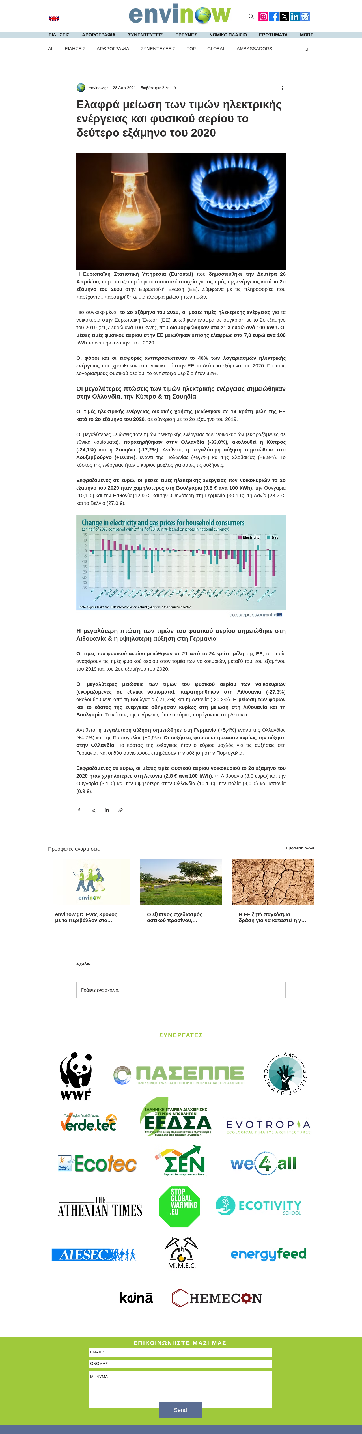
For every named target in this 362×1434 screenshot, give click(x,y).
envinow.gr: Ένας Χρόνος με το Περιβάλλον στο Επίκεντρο (86, 917)
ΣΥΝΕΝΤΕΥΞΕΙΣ (158, 48)
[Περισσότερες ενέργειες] (282, 87)
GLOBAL (216, 48)
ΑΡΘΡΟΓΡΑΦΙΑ (113, 48)
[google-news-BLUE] (305, 16)
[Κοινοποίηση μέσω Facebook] (79, 810)
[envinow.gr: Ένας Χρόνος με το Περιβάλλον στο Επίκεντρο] (89, 882)
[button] (306, 49)
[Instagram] (263, 16)
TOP (191, 48)
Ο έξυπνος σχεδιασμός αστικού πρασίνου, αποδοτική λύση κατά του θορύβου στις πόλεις (177, 917)
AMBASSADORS (254, 48)
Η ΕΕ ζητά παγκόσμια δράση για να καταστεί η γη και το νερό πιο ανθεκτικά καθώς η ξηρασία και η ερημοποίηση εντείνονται (271, 917)
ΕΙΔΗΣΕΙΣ (75, 48)
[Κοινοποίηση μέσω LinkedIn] (106, 810)
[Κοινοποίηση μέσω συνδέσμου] (120, 810)
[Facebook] (274, 16)
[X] (284, 16)
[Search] (251, 16)
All (50, 48)
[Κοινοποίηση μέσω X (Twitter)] (93, 810)
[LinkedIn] (295, 16)
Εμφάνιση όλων (300, 848)
